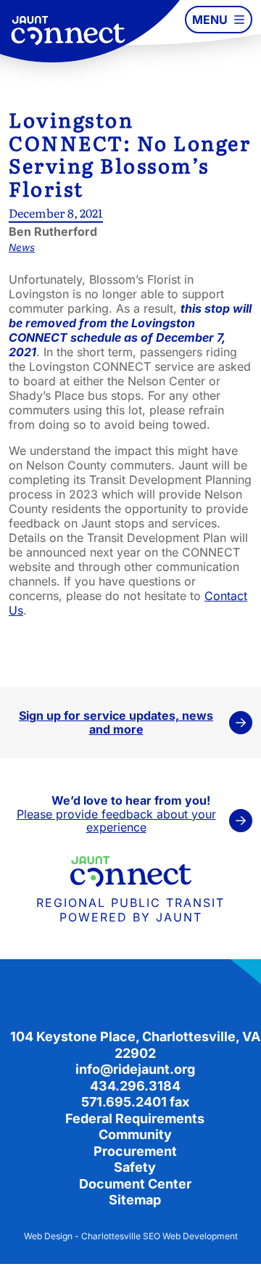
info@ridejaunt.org (135, 1069)
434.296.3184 (135, 1085)
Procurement (135, 1151)
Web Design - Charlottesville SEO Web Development (131, 1236)
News (22, 247)
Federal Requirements (134, 1118)
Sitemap (135, 1199)
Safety (135, 1167)
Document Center (135, 1183)
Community (135, 1134)
